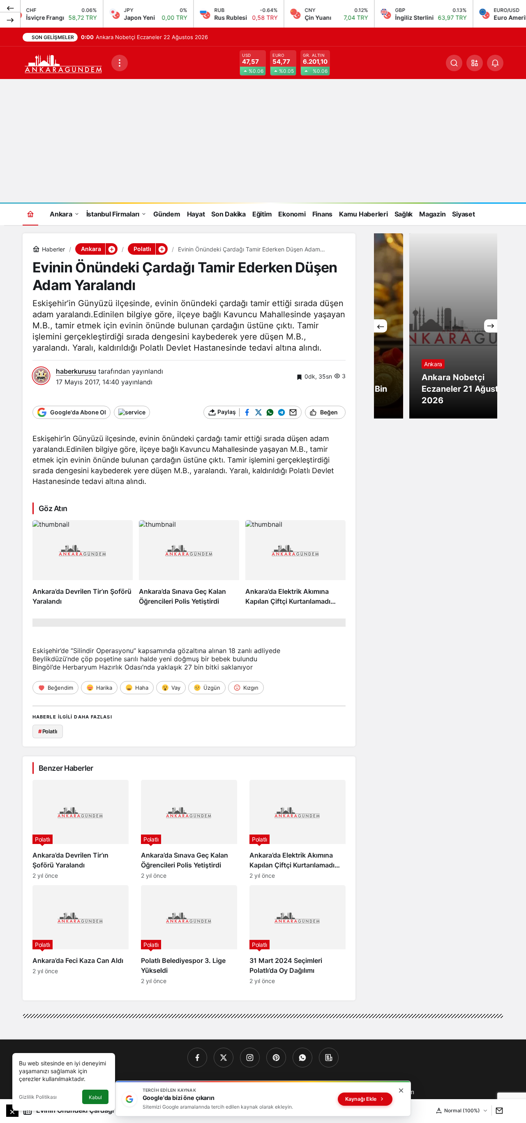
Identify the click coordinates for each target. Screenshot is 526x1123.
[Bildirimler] (495, 63)
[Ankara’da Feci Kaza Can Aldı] (80, 934)
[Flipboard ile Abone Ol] (132, 412)
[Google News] (329, 1057)
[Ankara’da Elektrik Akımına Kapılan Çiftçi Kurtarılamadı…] (295, 563)
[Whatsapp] (302, 1057)
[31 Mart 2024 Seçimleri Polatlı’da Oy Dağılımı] (297, 934)
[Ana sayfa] (30, 214)
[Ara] (454, 63)
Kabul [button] (95, 1097)
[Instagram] (250, 1057)
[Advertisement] (263, 140)
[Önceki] (10, 8)
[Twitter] (223, 1057)
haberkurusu (76, 371)
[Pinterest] (276, 1057)
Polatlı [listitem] (47, 731)
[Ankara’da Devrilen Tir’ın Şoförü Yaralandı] (82, 563)
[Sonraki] (10, 20)
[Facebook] (197, 1057)
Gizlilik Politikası (38, 1097)
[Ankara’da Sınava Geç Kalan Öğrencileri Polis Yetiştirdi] (189, 563)
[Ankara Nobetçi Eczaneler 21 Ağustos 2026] (435, 326)
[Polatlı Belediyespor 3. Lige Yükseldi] (189, 934)
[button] (474, 63)
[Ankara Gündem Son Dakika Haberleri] (64, 62)
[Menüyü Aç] (119, 63)
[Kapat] (401, 1090)
